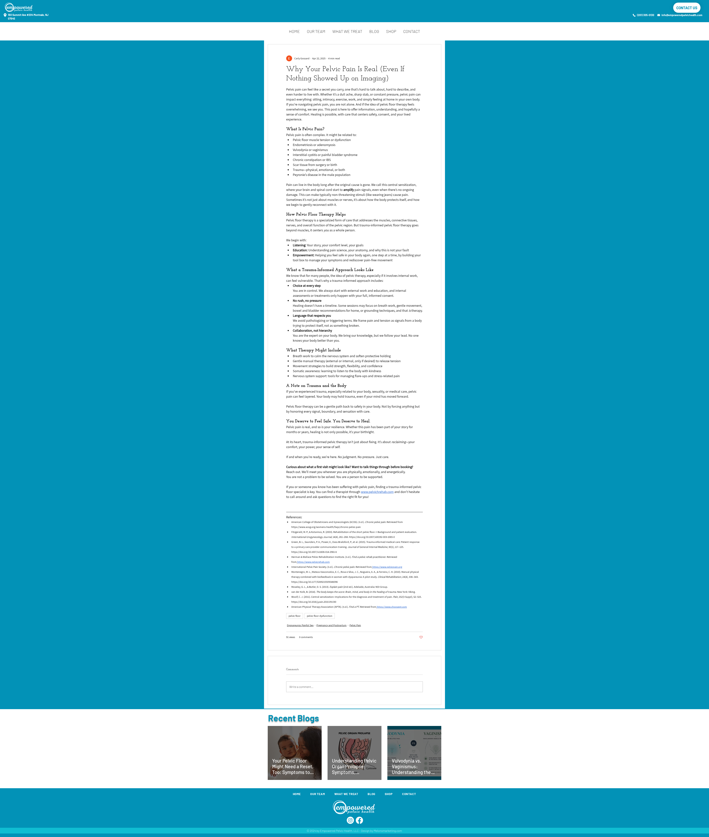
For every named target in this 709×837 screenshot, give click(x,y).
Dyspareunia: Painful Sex (300, 625)
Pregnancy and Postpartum (331, 625)
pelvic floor (295, 615)
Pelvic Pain (355, 625)
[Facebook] (359, 820)
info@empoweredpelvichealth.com (682, 15)
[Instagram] (350, 820)
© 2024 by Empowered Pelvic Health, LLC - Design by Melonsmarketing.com (354, 830)
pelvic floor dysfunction (319, 615)
